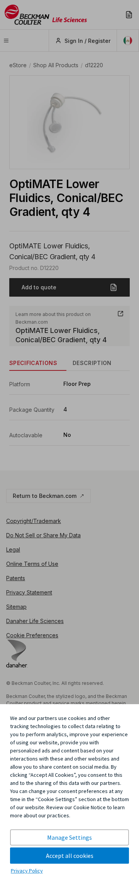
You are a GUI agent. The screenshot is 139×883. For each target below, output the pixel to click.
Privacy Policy (27, 870)
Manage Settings (69, 837)
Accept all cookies (69, 855)
